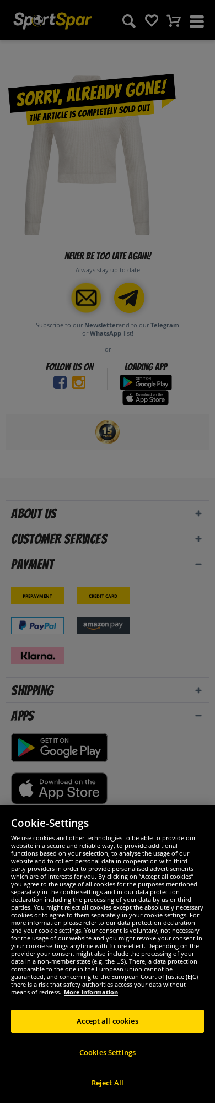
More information (91, 992)
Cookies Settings (107, 1052)
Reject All (107, 1083)
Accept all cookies (107, 1021)
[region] (107, 954)
